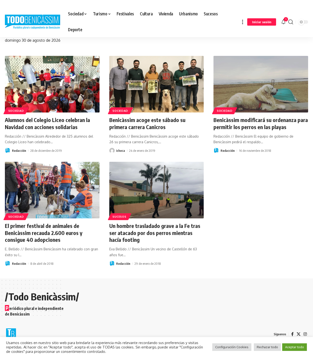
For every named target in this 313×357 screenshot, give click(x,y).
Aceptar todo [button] (294, 347)
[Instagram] (305, 334)
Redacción (19, 151)
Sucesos (119, 216)
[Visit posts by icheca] (112, 150)
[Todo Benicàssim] (32, 22)
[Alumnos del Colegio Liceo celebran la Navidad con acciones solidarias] (52, 84)
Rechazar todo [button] (267, 347)
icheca (120, 151)
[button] (242, 22)
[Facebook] (292, 334)
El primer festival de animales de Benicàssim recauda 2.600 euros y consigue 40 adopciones (43, 232)
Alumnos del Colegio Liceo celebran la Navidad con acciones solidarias (47, 123)
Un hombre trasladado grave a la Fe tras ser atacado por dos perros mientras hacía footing (154, 232)
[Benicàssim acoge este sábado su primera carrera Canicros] (156, 84)
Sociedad (16, 110)
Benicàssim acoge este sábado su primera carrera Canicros (147, 123)
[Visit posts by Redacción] (7, 150)
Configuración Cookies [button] (231, 347)
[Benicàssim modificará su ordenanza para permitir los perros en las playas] (260, 84)
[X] (298, 334)
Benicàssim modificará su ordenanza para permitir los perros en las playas (260, 123)
